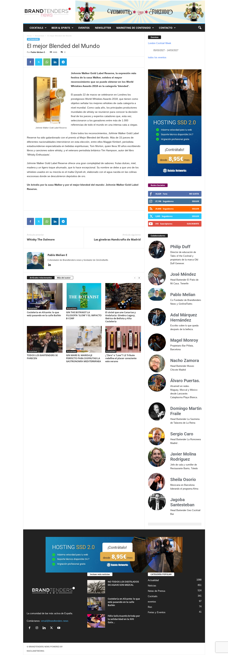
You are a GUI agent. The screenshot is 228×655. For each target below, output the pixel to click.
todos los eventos (157, 57)
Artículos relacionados (41, 277)
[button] (200, 28)
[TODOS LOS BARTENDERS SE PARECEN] (45, 339)
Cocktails (152, 596)
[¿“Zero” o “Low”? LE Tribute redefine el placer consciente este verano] (123, 339)
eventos (152, 601)
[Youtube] (59, 628)
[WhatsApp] (46, 62)
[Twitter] (38, 62)
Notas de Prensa (156, 591)
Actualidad (39, 35)
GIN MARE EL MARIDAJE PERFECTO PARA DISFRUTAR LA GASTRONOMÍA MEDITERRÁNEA (83, 358)
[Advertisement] (84, 200)
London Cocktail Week (159, 43)
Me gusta (194, 193)
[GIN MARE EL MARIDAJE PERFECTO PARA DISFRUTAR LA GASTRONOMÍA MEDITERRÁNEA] (84, 339)
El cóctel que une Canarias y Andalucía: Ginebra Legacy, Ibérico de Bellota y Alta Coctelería (120, 317)
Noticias (152, 585)
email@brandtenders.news (54, 621)
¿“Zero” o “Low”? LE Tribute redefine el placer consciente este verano (120, 358)
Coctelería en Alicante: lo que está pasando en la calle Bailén (44, 314)
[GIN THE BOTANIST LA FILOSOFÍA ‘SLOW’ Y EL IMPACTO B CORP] (84, 296)
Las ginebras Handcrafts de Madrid (117, 239)
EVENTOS (84, 27)
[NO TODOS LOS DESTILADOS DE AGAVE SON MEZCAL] (96, 586)
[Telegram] (63, 62)
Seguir (195, 201)
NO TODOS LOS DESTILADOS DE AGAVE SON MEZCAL (123, 583)
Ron (150, 607)
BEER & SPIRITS (60, 27)
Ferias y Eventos (156, 612)
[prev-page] (135, 278)
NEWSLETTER (103, 27)
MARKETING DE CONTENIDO (133, 27)
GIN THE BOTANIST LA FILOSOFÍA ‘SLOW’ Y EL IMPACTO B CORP (84, 315)
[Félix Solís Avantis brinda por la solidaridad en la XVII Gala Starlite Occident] (96, 621)
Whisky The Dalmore (41, 239)
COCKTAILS (36, 27)
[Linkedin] (55, 62)
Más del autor (64, 277)
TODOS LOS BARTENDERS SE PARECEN (42, 357)
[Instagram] (37, 628)
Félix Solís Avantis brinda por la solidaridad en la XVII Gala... (124, 619)
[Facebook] (30, 62)
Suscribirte (193, 223)
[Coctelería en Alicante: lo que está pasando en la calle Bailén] (45, 296)
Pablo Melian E (38, 52)
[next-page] (139, 278)
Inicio (29, 35)
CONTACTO (165, 27)
